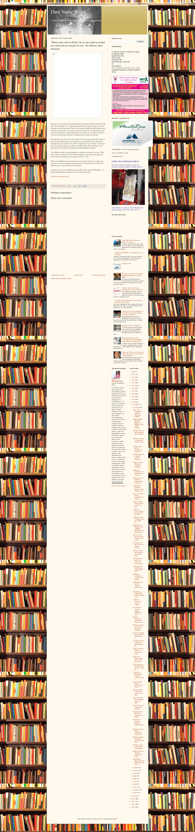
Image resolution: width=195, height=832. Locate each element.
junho (135, 779)
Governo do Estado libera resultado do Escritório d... (138, 635)
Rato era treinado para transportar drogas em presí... (138, 700)
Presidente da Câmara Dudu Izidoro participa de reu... (138, 594)
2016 (133, 399)
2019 (133, 391)
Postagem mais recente (57, 275)
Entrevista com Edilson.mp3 (60, 176)
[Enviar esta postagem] (74, 186)
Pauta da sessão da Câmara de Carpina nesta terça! (138, 651)
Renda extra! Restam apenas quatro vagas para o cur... (138, 659)
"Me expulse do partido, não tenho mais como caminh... (138, 560)
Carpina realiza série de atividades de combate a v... (138, 448)
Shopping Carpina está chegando (131, 325)
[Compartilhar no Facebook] (84, 186)
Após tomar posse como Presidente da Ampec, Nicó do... (138, 666)
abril (134, 784)
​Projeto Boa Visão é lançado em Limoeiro (138, 707)
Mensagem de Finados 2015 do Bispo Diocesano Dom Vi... (138, 761)
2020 (133, 388)
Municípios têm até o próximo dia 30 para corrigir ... (138, 441)
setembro (136, 770)
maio (135, 781)
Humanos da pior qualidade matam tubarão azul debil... (138, 480)
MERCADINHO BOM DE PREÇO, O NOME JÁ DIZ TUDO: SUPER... (138, 423)
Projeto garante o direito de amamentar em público (138, 714)
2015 (133, 402)
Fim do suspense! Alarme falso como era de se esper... (138, 692)
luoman (101, 819)
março (135, 787)
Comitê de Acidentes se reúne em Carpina (137, 602)
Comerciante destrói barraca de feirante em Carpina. (131, 241)
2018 (133, 394)
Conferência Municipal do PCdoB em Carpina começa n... (138, 675)
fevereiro (136, 790)
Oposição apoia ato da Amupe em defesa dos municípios (138, 627)
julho (135, 776)
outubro (135, 767)
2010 (133, 807)
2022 (133, 383)
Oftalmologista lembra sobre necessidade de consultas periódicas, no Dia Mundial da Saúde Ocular (132, 339)
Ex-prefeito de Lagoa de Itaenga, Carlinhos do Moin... (137, 610)
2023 (133, 380)
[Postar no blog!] (80, 186)
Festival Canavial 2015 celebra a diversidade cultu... (138, 553)
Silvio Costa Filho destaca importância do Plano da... (138, 496)
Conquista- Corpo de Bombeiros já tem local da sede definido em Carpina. (128, 301)
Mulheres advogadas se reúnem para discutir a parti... (138, 619)
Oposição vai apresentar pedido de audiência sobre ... (138, 723)
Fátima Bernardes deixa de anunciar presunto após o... (138, 585)
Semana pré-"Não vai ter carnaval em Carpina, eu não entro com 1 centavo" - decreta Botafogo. (133, 354)
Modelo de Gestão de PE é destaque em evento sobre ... (138, 731)
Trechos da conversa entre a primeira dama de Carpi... (138, 511)
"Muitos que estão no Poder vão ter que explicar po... (138, 519)
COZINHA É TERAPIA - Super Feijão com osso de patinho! (129, 253)
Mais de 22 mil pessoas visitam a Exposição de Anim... (138, 537)
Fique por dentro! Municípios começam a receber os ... (138, 464)
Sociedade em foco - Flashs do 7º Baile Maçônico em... (138, 643)
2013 (133, 799)
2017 (133, 397)
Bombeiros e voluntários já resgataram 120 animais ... (138, 576)
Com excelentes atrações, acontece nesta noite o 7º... (138, 684)
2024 (133, 377)
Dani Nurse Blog (67, 11)
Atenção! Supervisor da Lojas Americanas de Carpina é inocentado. (132, 289)
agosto (135, 773)
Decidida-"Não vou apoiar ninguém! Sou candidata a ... (138, 433)
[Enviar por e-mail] (78, 186)
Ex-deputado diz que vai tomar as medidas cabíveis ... (138, 545)
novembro (136, 407)
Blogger (115, 819)
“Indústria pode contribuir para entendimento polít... (138, 568)
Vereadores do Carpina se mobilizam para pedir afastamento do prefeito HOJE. (132, 275)
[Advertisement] (78, 258)
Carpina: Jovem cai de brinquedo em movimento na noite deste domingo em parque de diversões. (132, 313)
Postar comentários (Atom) (63, 278)
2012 (133, 801)
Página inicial (78, 275)
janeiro (135, 792)
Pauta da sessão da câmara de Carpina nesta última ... (138, 753)
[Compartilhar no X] (82, 186)
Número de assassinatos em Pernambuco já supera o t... (138, 472)
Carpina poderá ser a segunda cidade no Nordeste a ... (138, 456)
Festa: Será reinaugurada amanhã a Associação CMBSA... (137, 413)
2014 (133, 796)
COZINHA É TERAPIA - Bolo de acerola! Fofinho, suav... (138, 488)
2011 (133, 804)
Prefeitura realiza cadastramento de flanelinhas (138, 746)
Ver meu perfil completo (119, 486)
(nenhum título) (126, 263)
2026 (133, 372)
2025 (133, 374)
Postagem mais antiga (99, 275)
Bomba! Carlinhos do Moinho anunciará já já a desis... (138, 739)
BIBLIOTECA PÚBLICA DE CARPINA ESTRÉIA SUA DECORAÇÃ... (138, 528)
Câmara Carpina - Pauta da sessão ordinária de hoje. (138, 504)
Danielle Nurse (118, 381)
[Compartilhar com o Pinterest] (86, 186)
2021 (133, 385)
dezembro (136, 404)
